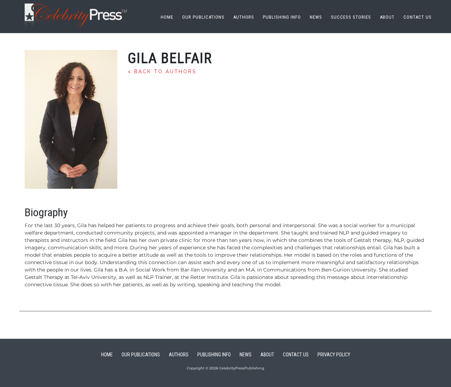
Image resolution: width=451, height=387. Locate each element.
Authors (243, 17)
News (316, 17)
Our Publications (203, 17)
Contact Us (417, 17)
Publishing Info (282, 17)
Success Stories (351, 17)
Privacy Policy (333, 354)
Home (167, 17)
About (387, 17)
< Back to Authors (162, 71)
